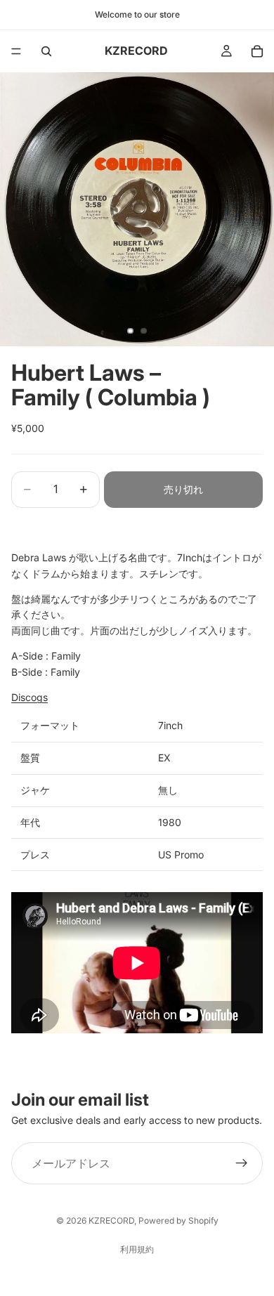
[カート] (257, 51)
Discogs (29, 697)
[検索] (46, 51)
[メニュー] (16, 51)
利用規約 (137, 1249)
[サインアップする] (241, 1164)
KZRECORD (111, 1220)
